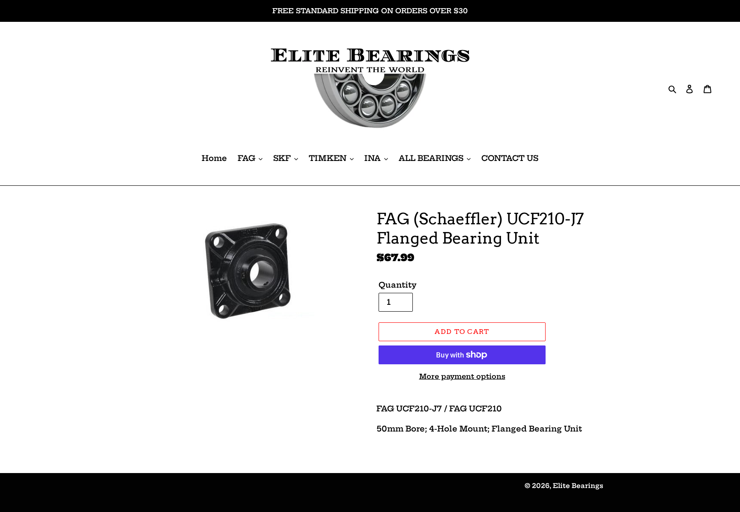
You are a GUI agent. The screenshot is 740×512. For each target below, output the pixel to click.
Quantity (398, 285)
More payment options (462, 376)
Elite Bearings (578, 486)
